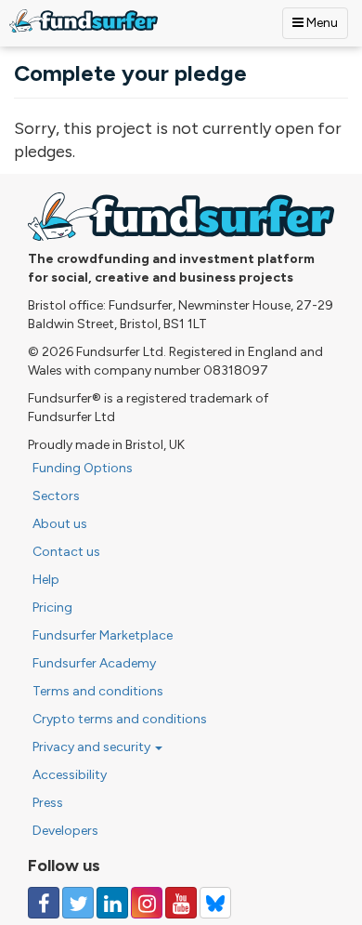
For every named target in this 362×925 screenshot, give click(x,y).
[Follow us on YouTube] (181, 902)
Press (47, 803)
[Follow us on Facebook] (43, 902)
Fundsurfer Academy (94, 663)
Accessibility (69, 775)
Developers (65, 831)
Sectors (56, 496)
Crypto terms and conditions (119, 719)
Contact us (66, 552)
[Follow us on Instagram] (146, 902)
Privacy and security (92, 747)
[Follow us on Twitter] (78, 902)
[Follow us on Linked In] (112, 902)
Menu (321, 23)
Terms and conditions (97, 691)
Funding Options (82, 468)
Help (45, 580)
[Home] (83, 21)
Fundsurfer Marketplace (102, 635)
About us (59, 524)
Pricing (52, 607)
